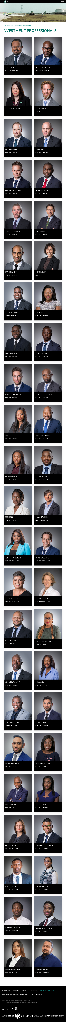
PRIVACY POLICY (6, 990)
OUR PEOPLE (9, 26)
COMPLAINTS (34, 990)
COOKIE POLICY (25, 990)
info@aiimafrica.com (48, 990)
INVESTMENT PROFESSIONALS (23, 26)
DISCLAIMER (16, 990)
